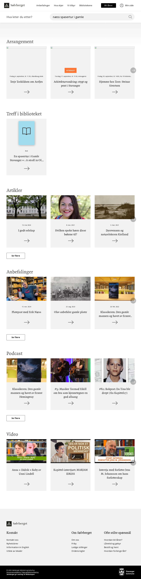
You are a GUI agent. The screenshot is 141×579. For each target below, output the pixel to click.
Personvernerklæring (14, 572)
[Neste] (133, 70)
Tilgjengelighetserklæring (30, 572)
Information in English (18, 547)
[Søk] (131, 16)
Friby (74, 543)
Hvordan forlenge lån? (115, 551)
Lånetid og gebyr (112, 543)
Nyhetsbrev (12, 543)
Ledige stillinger (79, 547)
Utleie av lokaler (14, 551)
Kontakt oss (12, 539)
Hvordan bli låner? (113, 539)
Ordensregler (78, 551)
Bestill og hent (111, 547)
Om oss (75, 539)
